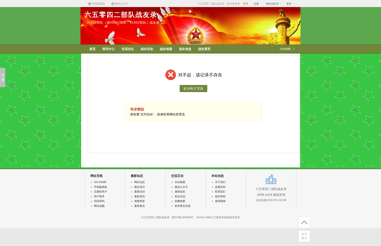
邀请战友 (180, 191)
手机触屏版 (98, 3)
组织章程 (220, 196)
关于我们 (304, 236)
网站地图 (99, 205)
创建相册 (180, 201)
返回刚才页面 (193, 88)
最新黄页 (139, 205)
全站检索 (180, 182)
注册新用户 (100, 191)
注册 (256, 3)
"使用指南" (146, 114)
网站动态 (139, 182)
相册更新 (139, 201)
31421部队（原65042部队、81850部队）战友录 (123, 22)
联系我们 (220, 191)
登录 (245, 3)
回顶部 (304, 222)
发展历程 (220, 187)
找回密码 (99, 201)
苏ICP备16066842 (183, 217)
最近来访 (139, 187)
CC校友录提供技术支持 (226, 217)
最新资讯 (139, 196)
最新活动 (139, 191)
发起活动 (180, 196)
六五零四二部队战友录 (121, 14)
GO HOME (100, 182)
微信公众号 (121, 3)
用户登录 (99, 196)
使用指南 (220, 201)
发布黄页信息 (182, 205)
